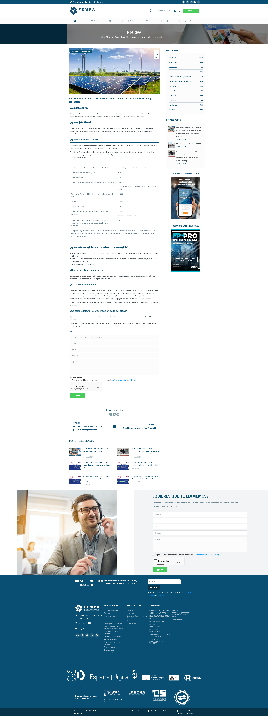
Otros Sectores (132, 624)
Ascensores (131, 621)
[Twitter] (114, 414)
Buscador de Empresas (112, 656)
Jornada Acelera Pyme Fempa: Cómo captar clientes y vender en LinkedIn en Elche (96, 465)
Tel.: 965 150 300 (84, 623)
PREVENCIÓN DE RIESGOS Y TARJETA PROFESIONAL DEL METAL (181, 615)
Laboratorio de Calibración (112, 636)
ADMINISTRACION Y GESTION (159, 610)
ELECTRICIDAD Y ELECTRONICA (159, 616)
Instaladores (86, 51)
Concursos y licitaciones (112, 653)
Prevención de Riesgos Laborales (111, 632)
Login (179, 11)
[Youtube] (77, 635)
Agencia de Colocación (111, 639)
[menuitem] (77, 21)
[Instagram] (97, 635)
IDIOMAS (175, 610)
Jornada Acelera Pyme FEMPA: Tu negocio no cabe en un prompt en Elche (144, 463)
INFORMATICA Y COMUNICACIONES (155, 626)
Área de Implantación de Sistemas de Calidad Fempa (113, 627)
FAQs (170, 11)
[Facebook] (110, 414)
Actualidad (74, 51)
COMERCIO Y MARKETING (157, 613)
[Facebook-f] (82, 635)
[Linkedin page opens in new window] (194, 2)
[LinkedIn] (117, 414)
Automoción (131, 613)
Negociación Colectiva (111, 610)
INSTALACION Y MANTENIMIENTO (155, 630)
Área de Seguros (109, 647)
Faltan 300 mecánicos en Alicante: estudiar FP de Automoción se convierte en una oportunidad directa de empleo (145, 451)
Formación (107, 613)
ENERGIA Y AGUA (154, 619)
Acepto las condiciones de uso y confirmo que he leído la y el (104, 380)
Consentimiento (76, 377)
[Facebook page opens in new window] (187, 2)
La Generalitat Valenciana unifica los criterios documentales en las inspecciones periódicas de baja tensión (96, 451)
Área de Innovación (110, 616)
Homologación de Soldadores (113, 624)
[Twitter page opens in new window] (191, 2)
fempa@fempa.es (84, 629)
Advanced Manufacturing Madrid (188, 143)
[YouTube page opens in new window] (183, 2)
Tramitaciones (109, 650)
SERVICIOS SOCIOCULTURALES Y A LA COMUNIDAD (159, 635)
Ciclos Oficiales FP (178, 620)
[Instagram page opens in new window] (198, 2)
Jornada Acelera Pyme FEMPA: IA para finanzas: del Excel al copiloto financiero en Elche (97, 479)
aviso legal (133, 380)
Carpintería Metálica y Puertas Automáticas (137, 617)
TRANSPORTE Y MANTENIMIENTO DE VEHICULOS (156, 641)
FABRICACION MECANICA (157, 622)
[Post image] (75, 452)
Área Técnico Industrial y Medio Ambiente (112, 620)
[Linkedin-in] (92, 635)
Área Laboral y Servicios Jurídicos (112, 643)
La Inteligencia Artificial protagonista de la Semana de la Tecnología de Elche (145, 477)
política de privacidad (119, 380)
